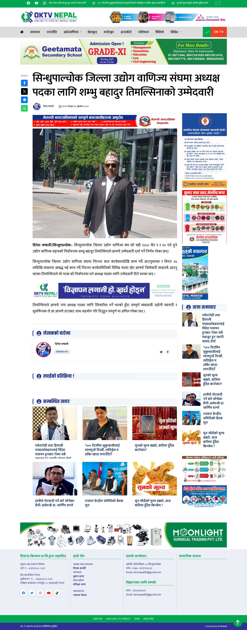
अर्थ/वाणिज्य (71, 32)
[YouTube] (36, 3)
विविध (174, 32)
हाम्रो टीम (98, 618)
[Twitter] (161, 352)
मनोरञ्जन (109, 32)
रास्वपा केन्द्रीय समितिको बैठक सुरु (104, 503)
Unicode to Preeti (118, 618)
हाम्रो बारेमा (148, 618)
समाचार (35, 32)
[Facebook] (28, 3)
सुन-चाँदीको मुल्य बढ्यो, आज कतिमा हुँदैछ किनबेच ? (153, 503)
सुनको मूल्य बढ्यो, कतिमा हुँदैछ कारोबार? (154, 448)
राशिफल (143, 32)
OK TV (218, 32)
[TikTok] (44, 3)
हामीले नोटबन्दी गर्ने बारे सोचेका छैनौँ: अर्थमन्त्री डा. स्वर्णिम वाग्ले (54, 503)
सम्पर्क (137, 618)
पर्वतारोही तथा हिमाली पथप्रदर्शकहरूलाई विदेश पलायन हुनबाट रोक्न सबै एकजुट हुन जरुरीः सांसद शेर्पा (53, 452)
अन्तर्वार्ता (126, 32)
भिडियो (159, 32)
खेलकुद (92, 32)
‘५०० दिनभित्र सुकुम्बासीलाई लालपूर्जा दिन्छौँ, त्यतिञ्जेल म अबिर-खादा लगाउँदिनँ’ (102, 450)
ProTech (222, 626)
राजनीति (52, 32)
